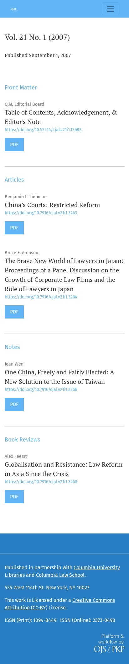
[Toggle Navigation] (110, 9)
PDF (14, 144)
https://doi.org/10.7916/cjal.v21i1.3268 (41, 482)
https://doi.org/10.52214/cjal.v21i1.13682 (43, 129)
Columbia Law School (60, 575)
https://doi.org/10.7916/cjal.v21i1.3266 (41, 389)
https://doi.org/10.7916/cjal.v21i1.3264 (41, 297)
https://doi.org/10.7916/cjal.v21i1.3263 (41, 213)
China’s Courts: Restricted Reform (52, 205)
